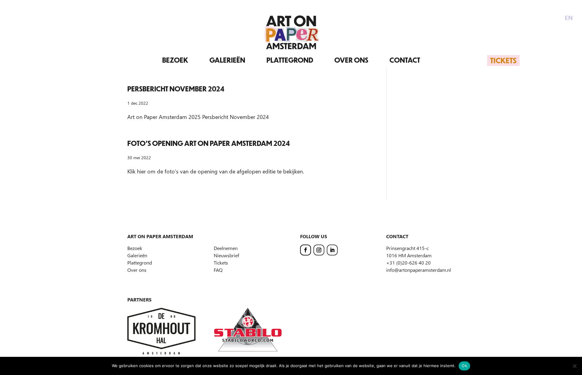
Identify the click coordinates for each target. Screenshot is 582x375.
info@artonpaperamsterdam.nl (418, 270)
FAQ (218, 270)
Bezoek (175, 60)
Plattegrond (289, 60)
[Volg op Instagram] (318, 250)
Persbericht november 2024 (175, 89)
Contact (405, 60)
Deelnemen (226, 248)
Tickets (503, 60)
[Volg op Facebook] (305, 250)
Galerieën (227, 60)
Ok (464, 365)
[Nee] (574, 366)
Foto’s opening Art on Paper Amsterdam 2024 (208, 143)
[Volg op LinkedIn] (332, 250)
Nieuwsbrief (226, 255)
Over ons (351, 60)
